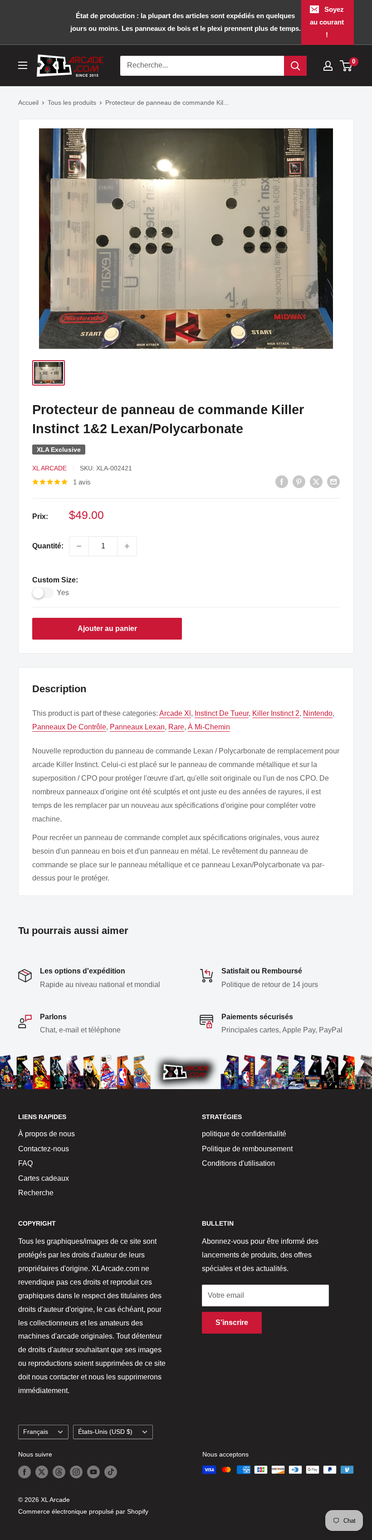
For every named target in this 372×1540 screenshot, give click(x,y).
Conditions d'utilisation (238, 1163)
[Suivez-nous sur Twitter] (41, 1471)
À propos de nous (46, 1134)
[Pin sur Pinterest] (299, 482)
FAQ (25, 1163)
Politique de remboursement (247, 1149)
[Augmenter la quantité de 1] (127, 546)
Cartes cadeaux (43, 1178)
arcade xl (175, 713)
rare (176, 727)
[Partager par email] (333, 482)
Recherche (36, 1193)
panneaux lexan (137, 727)
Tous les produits (72, 102)
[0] (346, 65)
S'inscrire (231, 1322)
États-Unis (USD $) (105, 1431)
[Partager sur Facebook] (281, 482)
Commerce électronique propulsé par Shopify (83, 1511)
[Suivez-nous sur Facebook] (24, 1471)
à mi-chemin (209, 727)
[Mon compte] (328, 66)
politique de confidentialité (244, 1134)
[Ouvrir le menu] (22, 65)
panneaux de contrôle (69, 727)
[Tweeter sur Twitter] (316, 482)
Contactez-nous (43, 1149)
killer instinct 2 (275, 713)
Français (35, 1431)
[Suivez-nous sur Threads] (59, 1471)
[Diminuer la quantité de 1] (78, 546)
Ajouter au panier (107, 628)
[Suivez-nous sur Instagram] (76, 1471)
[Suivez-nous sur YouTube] (93, 1471)
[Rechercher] (295, 66)
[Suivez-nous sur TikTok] (110, 1471)
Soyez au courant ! (327, 22)
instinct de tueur (222, 713)
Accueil (28, 102)
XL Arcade (49, 468)
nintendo (318, 713)
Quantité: (48, 546)
